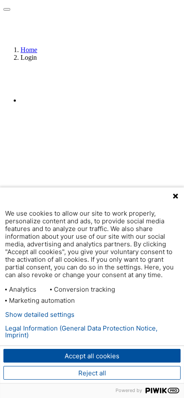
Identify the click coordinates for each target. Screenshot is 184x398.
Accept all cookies (92, 356)
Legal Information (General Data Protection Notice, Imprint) (81, 332)
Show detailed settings (39, 314)
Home (29, 49)
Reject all (92, 373)
